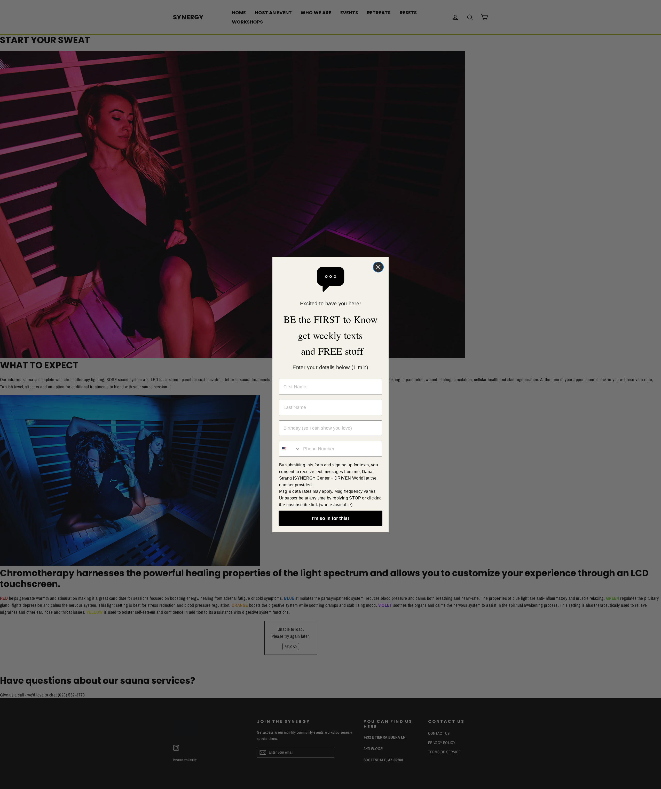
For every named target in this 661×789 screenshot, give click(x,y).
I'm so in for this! (330, 518)
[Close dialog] (378, 267)
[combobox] (290, 448)
